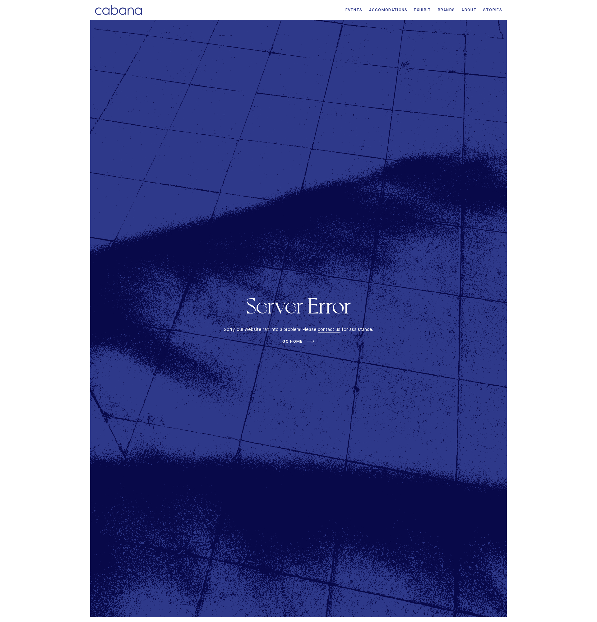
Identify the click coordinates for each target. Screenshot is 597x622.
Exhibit (422, 9)
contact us (329, 329)
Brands (446, 9)
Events (354, 9)
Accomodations (388, 9)
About (469, 9)
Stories (492, 9)
